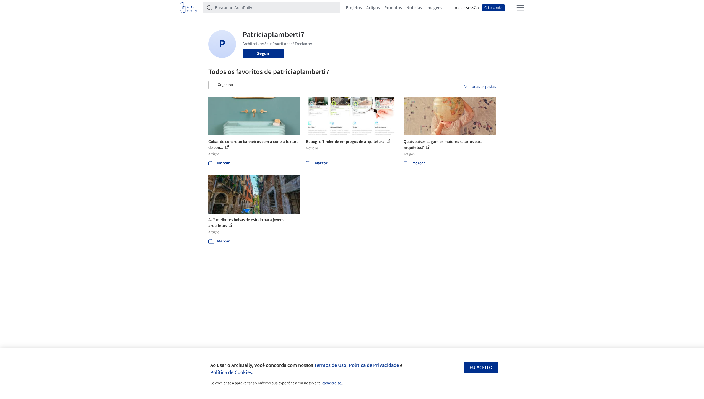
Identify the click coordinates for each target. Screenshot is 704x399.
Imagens (434, 8)
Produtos (393, 8)
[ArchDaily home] (188, 7)
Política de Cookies (231, 372)
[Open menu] (520, 7)
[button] (222, 85)
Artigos (373, 8)
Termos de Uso (330, 365)
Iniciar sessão (466, 8)
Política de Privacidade (374, 365)
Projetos (354, 8)
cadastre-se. (332, 383)
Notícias (414, 8)
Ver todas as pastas (480, 87)
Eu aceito (480, 367)
